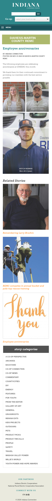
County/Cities (13, 381)
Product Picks (13, 435)
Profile (9, 443)
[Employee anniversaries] (26, 316)
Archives (10, 361)
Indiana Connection (14, 54)
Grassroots (12, 414)
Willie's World (13, 459)
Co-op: (8, 19)
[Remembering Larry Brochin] (26, 207)
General (10, 410)
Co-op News (12, 373)
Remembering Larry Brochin (18, 233)
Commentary (12, 377)
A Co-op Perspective (16, 357)
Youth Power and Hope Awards (22, 464)
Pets (8, 431)
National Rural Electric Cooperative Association (26, 486)
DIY (7, 385)
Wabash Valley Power (17, 455)
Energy (9, 390)
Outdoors (11, 427)
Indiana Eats (12, 418)
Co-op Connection (15, 369)
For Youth (11, 398)
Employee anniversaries (16, 341)
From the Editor (14, 402)
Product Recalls (15, 439)
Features (10, 394)
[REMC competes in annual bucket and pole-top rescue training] (26, 260)
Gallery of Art (13, 406)
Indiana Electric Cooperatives (26, 483)
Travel (9, 451)
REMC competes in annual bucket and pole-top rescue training (23, 287)
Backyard (11, 365)
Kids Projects (13, 422)
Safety (9, 447)
